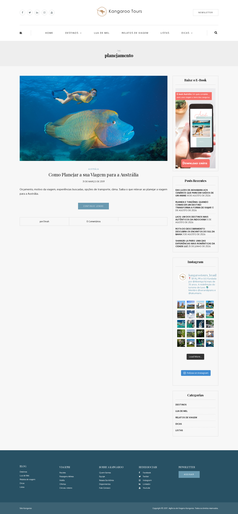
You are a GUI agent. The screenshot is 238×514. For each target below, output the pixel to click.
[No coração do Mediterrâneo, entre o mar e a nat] (200, 324)
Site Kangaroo (26, 508)
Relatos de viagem (135, 33)
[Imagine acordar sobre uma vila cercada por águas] (181, 324)
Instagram (147, 480)
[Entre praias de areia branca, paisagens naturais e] (200, 305)
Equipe (102, 476)
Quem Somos (105, 472)
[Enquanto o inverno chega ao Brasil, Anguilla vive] (210, 314)
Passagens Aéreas (66, 476)
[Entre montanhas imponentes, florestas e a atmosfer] (181, 314)
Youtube (146, 488)
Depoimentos (104, 484)
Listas (165, 33)
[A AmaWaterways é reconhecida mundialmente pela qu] (191, 305)
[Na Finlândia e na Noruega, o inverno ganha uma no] (200, 343)
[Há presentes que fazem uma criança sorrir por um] (210, 333)
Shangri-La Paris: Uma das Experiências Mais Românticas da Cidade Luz (195, 243)
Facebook (146, 472)
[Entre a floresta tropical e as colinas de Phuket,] (181, 343)
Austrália (93, 169)
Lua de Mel (102, 33)
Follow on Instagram (197, 373)
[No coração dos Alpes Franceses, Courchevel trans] (191, 314)
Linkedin (146, 484)
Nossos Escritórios (106, 480)
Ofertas (62, 484)
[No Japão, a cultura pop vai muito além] (200, 314)
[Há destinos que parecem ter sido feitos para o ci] (210, 343)
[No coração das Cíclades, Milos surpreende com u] (191, 324)
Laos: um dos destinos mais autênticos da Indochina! (191, 218)
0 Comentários (94, 221)
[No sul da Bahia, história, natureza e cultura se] (191, 343)
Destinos (71, 33)
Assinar (189, 474)
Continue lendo (93, 206)
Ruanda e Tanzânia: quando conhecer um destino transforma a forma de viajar (193, 205)
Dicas (185, 33)
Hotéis (62, 480)
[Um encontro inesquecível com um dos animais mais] (200, 333)
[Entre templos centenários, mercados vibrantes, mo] (181, 305)
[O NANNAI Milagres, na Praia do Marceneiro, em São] (210, 305)
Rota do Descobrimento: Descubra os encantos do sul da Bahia (195, 231)
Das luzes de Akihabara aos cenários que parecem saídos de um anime (194, 193)
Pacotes (62, 472)
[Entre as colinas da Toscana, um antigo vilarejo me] (191, 333)
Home (49, 33)
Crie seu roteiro (65, 488)
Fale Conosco (104, 488)
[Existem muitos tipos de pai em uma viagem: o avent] (181, 333)
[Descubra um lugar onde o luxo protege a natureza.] (210, 324)
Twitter (145, 476)
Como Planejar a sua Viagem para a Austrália (94, 175)
